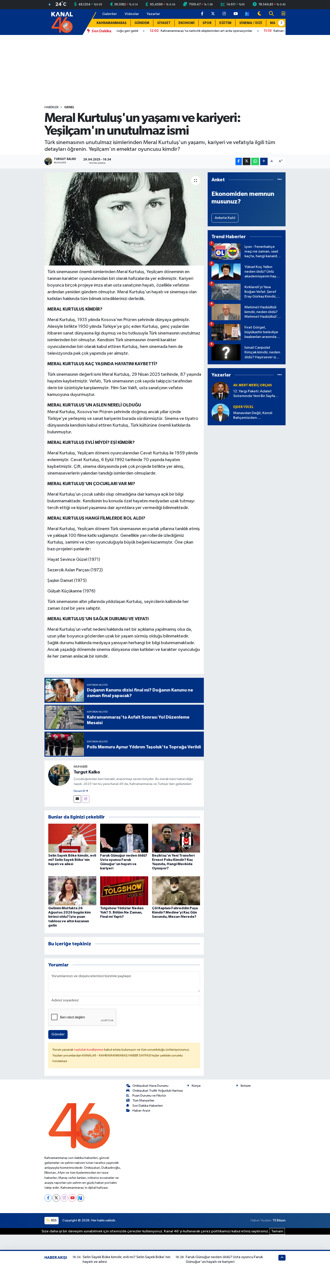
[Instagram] (85, 799)
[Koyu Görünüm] (259, 14)
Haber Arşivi (141, 1110)
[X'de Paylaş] (246, 161)
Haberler (51, 107)
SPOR (206, 23)
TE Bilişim (279, 1220)
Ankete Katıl (225, 218)
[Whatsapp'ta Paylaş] (255, 161)
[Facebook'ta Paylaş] (238, 161)
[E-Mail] (77, 799)
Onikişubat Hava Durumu (150, 1085)
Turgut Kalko (87, 772)
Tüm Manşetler (143, 1100)
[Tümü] (279, 180)
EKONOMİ (186, 23)
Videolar (132, 14)
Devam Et (80, 791)
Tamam (277, 1231)
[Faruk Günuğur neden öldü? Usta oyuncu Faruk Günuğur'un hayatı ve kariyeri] (124, 838)
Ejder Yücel (243, 407)
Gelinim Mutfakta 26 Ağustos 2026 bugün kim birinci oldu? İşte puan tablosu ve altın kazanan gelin (69, 916)
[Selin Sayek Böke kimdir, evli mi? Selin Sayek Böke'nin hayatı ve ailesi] (72, 838)
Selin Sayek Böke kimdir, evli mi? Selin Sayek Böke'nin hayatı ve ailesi (72, 860)
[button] (281, 23)
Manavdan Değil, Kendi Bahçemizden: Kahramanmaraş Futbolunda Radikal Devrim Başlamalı (256, 415)
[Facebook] (48, 1198)
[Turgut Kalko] (59, 775)
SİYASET (164, 23)
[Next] (80, 1198)
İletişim (246, 1085)
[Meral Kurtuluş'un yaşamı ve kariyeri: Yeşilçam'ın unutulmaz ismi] (124, 219)
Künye (196, 1085)
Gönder (58, 1034)
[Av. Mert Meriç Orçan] (220, 391)
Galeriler (109, 14)
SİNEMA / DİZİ (250, 23)
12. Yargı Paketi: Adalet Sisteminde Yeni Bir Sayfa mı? (254, 394)
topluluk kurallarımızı (89, 1049)
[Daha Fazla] (264, 161)
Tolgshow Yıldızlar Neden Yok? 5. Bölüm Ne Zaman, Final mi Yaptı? (121, 912)
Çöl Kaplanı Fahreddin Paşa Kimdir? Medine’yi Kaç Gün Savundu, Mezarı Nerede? (175, 912)
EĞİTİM (225, 23)
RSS (54, 1220)
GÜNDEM (141, 23)
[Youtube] (72, 1198)
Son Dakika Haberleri (147, 1105)
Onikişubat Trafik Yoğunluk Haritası (157, 1090)
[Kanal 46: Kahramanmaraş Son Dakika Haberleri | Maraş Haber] (61, 22)
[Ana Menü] (281, 14)
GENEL (69, 107)
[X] (56, 1198)
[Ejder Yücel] (220, 412)
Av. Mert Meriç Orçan (252, 385)
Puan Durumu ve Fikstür (149, 1095)
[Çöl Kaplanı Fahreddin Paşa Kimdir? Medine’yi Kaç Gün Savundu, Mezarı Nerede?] (176, 890)
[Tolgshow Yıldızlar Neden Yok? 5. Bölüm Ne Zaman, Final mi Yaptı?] (124, 890)
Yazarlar (153, 14)
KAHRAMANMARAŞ (112, 23)
